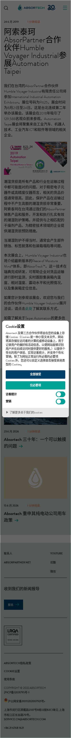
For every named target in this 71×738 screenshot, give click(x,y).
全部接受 (35, 374)
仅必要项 (35, 385)
